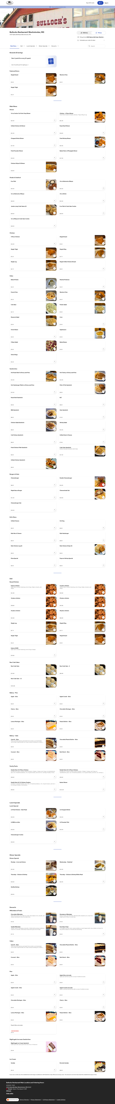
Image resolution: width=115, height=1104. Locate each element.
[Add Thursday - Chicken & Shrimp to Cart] (54, 881)
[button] (14, 46)
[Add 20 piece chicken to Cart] (103, 605)
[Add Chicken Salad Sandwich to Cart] (54, 429)
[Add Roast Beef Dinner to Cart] (103, 132)
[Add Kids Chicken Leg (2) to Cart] (54, 552)
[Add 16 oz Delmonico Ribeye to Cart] (103, 188)
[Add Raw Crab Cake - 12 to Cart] (54, 685)
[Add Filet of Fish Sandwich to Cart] (103, 392)
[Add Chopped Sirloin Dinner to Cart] (54, 145)
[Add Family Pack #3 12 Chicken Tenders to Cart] (54, 789)
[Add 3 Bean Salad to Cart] (54, 349)
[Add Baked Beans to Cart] (103, 349)
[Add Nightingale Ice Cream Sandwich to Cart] (54, 1050)
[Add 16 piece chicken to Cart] (54, 605)
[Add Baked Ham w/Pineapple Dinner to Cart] (103, 157)
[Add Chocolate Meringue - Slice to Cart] (103, 716)
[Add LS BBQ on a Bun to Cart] (54, 829)
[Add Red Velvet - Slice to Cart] (103, 758)
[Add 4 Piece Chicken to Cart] (54, 243)
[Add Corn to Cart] (103, 324)
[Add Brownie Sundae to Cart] (103, 1069)
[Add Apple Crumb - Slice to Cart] (103, 703)
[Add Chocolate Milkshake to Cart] (54, 921)
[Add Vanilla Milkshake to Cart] (54, 933)
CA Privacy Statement (49, 1099)
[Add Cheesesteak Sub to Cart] (103, 497)
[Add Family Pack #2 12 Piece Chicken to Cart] (103, 776)
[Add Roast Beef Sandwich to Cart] (54, 404)
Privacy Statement (36, 1099)
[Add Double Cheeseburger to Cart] (103, 484)
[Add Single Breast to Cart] (54, 81)
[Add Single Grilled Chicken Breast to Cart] (103, 268)
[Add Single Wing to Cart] (103, 256)
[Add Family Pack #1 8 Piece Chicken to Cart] (54, 776)
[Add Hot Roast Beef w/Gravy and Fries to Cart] (54, 379)
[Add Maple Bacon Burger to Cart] (54, 497)
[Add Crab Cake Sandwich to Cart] (103, 454)
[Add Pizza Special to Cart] (54, 565)
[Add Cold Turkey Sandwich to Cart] (54, 442)
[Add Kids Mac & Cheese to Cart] (54, 540)
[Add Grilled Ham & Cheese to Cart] (103, 442)
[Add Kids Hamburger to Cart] (103, 540)
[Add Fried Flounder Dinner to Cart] (54, 157)
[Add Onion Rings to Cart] (54, 361)
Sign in (106, 3)
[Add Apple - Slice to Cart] (54, 703)
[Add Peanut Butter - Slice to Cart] (103, 728)
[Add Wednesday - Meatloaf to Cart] (103, 869)
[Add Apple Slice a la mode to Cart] (103, 982)
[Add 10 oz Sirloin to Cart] (103, 200)
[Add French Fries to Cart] (54, 299)
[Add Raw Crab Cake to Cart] (54, 673)
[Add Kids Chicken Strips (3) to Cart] (103, 552)
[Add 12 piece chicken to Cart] (103, 592)
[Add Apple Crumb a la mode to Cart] (103, 994)
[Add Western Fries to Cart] (103, 81)
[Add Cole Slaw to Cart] (54, 311)
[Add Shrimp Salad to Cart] (103, 429)
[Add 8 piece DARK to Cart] (54, 655)
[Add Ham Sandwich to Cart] (103, 417)
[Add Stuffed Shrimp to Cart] (54, 894)
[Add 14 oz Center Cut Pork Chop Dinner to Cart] (54, 120)
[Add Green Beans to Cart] (54, 336)
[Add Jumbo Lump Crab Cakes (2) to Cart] (54, 213)
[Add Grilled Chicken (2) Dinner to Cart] (54, 132)
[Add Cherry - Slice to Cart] (54, 716)
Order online (9, 1093)
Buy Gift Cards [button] (90, 3)
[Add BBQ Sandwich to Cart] (54, 417)
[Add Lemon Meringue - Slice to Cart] (54, 728)
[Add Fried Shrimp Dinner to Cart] (103, 145)
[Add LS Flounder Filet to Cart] (103, 829)
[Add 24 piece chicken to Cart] (54, 617)
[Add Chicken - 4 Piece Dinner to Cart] (103, 120)
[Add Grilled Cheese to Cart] (54, 527)
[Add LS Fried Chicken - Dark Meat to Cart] (54, 816)
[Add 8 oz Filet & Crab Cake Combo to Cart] (103, 213)
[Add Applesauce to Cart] (103, 336)
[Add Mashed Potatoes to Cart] (103, 286)
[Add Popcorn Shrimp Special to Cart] (103, 565)
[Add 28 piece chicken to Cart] (103, 617)
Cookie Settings (61, 1099)
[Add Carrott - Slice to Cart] (54, 746)
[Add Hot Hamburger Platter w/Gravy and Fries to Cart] (54, 392)
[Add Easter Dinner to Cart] (103, 789)
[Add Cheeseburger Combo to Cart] (54, 841)
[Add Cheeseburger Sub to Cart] (54, 509)
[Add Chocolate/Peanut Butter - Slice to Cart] (103, 746)
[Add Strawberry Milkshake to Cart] (103, 921)
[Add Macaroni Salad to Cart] (54, 324)
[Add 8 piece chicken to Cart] (54, 592)
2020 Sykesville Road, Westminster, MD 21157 (18, 1087)
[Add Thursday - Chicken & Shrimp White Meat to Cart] (103, 881)
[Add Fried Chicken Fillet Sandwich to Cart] (54, 454)
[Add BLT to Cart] (103, 404)
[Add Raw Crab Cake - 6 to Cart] (103, 673)
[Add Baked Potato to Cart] (54, 286)
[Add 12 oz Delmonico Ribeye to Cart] (54, 200)
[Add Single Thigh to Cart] (54, 94)
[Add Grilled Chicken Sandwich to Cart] (54, 467)
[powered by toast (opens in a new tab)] (12, 1100)
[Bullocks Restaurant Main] (9, 3)
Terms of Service (24, 1099)
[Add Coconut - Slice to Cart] (54, 758)
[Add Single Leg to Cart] (54, 268)
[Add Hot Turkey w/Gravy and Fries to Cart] (103, 379)
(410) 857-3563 (10, 1085)
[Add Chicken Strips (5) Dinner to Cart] (54, 170)
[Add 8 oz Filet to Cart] (54, 188)
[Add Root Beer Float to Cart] (103, 933)
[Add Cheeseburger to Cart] (54, 484)
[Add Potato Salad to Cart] (103, 311)
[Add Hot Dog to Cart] (103, 527)
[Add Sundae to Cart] (54, 1069)
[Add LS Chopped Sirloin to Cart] (103, 816)
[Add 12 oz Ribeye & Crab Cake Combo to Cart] (54, 225)
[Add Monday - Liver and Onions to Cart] (54, 869)
